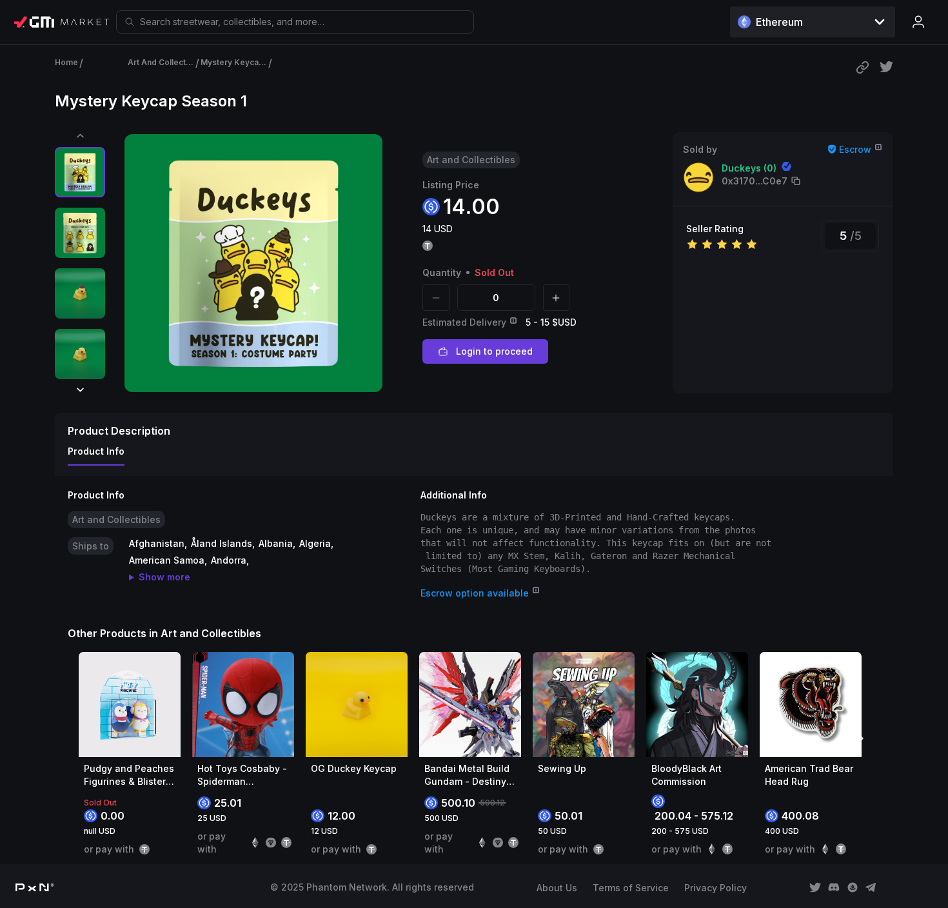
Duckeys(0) (749, 168)
